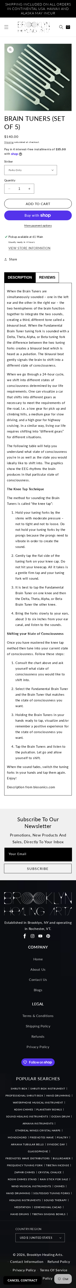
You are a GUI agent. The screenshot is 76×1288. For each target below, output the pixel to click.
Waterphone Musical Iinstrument (38, 1102)
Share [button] (13, 259)
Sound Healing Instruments (27, 1116)
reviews (47, 277)
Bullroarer (62, 1158)
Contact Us (38, 979)
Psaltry (62, 1137)
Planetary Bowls (49, 1109)
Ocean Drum (60, 1116)
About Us (38, 969)
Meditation (22, 1207)
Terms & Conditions (38, 1016)
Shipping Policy (38, 1026)
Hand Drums (19, 1214)
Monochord (17, 1137)
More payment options (38, 225)
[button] (6, 27)
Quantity (9, 180)
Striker (8, 161)
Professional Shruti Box (24, 1095)
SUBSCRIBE (38, 868)
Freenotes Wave (42, 1137)
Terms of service (53, 1270)
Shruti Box (19, 1088)
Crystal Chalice (50, 1172)
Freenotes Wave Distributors (27, 1158)
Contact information (26, 1261)
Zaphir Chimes (24, 1172)
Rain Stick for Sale (54, 1179)
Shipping (9, 142)
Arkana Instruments (38, 1123)
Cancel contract (22, 1280)
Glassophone (38, 1151)
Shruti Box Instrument (47, 1088)
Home (38, 959)
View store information (29, 248)
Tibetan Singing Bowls (49, 1214)
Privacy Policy (38, 1047)
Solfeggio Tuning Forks (51, 1193)
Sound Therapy (55, 1200)
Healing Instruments (25, 1200)
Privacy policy (24, 1270)
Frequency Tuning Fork (25, 1165)
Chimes (59, 1186)
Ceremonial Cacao (48, 1207)
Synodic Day (56, 1144)
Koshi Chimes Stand (22, 1179)
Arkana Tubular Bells (27, 1144)
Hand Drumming (58, 1095)
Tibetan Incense (57, 1165)
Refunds (37, 1036)
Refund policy (59, 1261)
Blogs (38, 990)
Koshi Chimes (23, 1109)
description (20, 277)
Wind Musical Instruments (31, 1186)
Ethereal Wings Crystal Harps (38, 1130)
